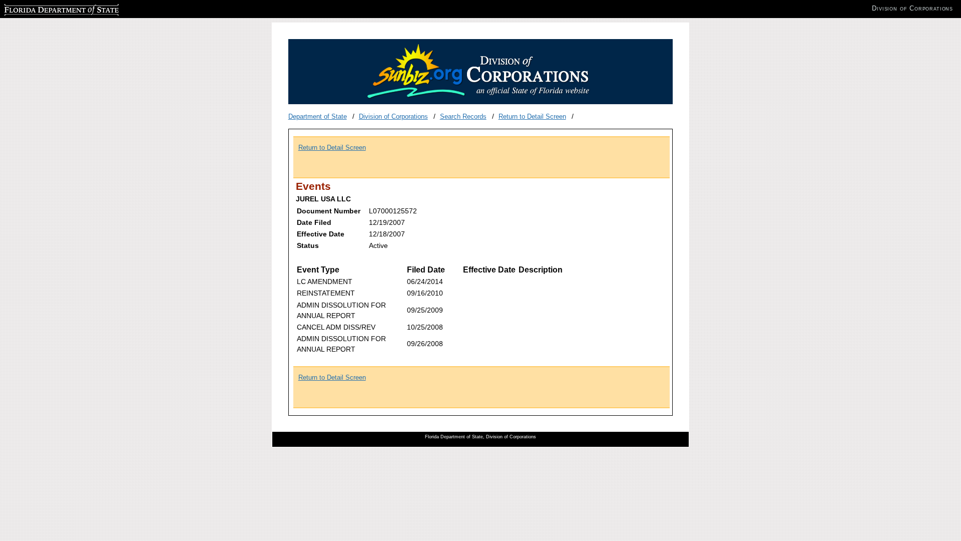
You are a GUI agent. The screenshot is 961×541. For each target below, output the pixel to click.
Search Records (463, 116)
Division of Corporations (393, 116)
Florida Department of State (44, 8)
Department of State (317, 116)
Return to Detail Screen (532, 116)
